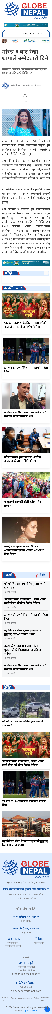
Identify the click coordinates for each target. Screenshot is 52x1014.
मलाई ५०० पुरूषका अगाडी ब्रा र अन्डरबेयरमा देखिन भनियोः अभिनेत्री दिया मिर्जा (24, 550)
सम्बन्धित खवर (13, 288)
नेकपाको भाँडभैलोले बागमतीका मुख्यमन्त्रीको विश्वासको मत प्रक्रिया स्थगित (22, 650)
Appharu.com (30, 1010)
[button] (47, 34)
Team (13, 998)
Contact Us (45, 999)
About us (5, 999)
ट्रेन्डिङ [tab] (43, 575)
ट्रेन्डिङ (7, 687)
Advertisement (25, 998)
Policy (36, 998)
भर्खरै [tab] (9, 575)
